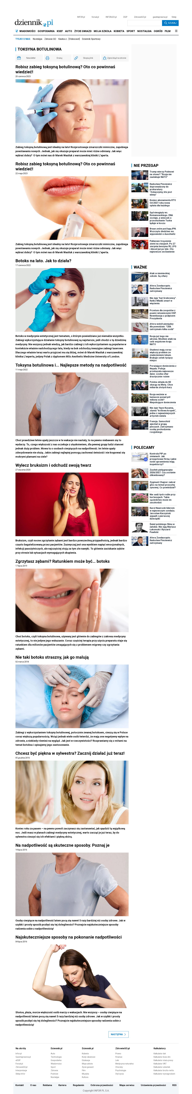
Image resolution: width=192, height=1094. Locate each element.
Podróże (54, 1074)
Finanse (118, 1057)
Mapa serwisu (126, 1085)
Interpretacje (21, 1070)
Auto (53, 1053)
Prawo (118, 1053)
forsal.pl (95, 17)
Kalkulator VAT (160, 1064)
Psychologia (120, 1070)
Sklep (174, 17)
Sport (53, 1067)
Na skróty (21, 1048)
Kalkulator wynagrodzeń (164, 1074)
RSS (174, 1085)
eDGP (18, 1060)
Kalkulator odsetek (162, 1067)
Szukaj (172, 23)
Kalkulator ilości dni (162, 1057)
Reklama (47, 1085)
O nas (33, 1085)
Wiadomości (56, 1064)
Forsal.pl (19, 1064)
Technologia (56, 1057)
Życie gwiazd (87, 1067)
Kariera (62, 1085)
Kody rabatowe (88, 1057)
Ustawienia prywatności (153, 1085)
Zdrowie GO (50, 39)
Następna (117, 1034)
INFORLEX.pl (111, 17)
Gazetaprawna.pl (23, 1057)
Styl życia (119, 1074)
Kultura (85, 1077)
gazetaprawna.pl (160, 17)
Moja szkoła (87, 1064)
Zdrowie (54, 1070)
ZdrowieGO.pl (140, 17)
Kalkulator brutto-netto (164, 1070)
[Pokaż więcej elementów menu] (176, 31)
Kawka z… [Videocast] (69, 39)
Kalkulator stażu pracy (163, 1060)
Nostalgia (37, 39)
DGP (125, 17)
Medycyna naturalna (124, 1064)
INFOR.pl (81, 17)
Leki (117, 1060)
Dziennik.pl (56, 1048)
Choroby (119, 1067)
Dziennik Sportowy (91, 39)
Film (84, 1070)
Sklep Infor (20, 1074)
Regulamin (78, 1085)
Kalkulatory (160, 1048)
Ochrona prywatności (102, 1085)
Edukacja (86, 1060)
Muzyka (85, 1074)
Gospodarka (56, 1060)
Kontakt (19, 1085)
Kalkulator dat (160, 1053)
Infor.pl (19, 1053)
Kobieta (85, 1053)
